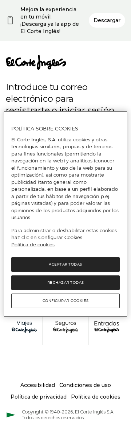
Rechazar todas (65, 282)
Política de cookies (33, 244)
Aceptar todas (65, 264)
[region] (65, 214)
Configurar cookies (66, 300)
